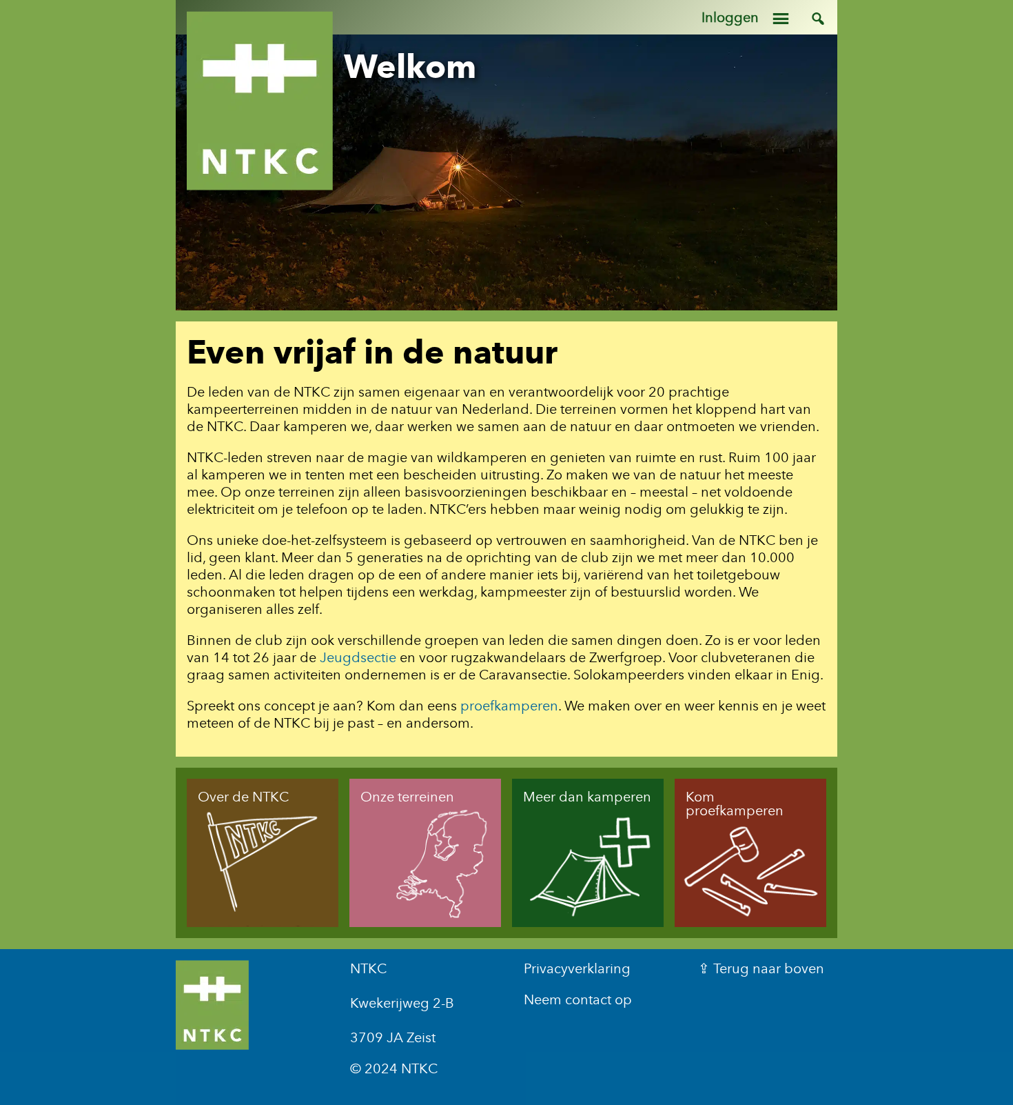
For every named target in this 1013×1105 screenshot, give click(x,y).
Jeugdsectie (358, 657)
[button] (795, 17)
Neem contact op (578, 999)
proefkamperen (509, 705)
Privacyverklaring (577, 968)
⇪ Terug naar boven (761, 968)
